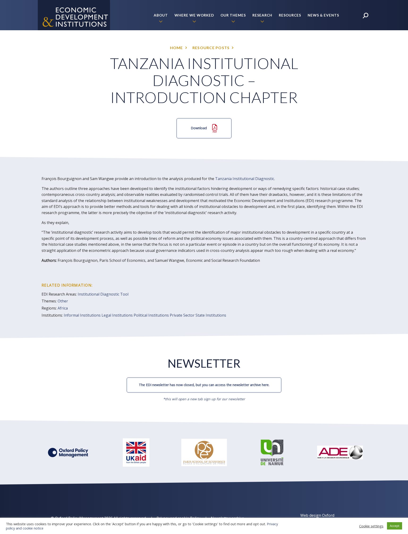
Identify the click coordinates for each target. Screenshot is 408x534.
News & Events (323, 15)
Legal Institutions (117, 315)
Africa (63, 308)
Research (262, 15)
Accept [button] (394, 526)
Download (199, 128)
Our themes (233, 15)
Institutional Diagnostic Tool (103, 294)
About (161, 15)
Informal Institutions (82, 315)
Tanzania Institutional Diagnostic (244, 178)
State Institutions (211, 315)
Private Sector (182, 315)
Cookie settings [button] (371, 526)
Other (63, 301)
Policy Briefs (325, 45)
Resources (290, 15)
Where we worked (194, 15)
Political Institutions (151, 315)
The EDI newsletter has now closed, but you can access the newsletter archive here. (204, 385)
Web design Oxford (317, 515)
